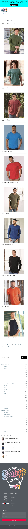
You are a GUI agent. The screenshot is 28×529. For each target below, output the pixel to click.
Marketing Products (5, 410)
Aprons (5, 368)
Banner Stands (7, 402)
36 (18, 344)
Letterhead (6, 425)
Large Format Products (6, 400)
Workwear (6, 395)
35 (15, 344)
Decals (5, 406)
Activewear (6, 366)
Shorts (5, 385)
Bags (5, 370)
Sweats (5, 387)
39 (2, 346)
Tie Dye (5, 393)
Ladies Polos (6, 377)
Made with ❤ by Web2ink (14, 527)
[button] (24, 11)
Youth (5, 397)
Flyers (5, 420)
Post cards (6, 429)
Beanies (5, 372)
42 (10, 346)
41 (8, 346)
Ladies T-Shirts (7, 379)
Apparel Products (5, 364)
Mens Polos (6, 381)
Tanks (5, 391)
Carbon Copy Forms (8, 416)
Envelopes (6, 418)
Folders (5, 422)
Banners (5, 404)
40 (5, 346)
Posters (5, 431)
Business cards (7, 414)
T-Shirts (5, 389)
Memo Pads (6, 427)
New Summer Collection (9, 383)
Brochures (6, 412)
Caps (5, 374)
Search (23, 357)
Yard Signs (6, 408)
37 (20, 344)
